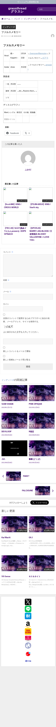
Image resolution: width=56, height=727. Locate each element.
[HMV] (28, 638)
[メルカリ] (28, 654)
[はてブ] (28, 616)
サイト (6, 304)
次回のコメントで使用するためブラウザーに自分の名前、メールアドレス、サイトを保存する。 (26, 320)
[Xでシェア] (28, 602)
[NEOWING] (28, 645)
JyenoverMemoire (38, 53)
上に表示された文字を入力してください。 (21, 332)
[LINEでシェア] (28, 609)
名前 (6, 280)
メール (7, 292)
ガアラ (45, 58)
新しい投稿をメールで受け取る (16, 360)
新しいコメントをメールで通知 (16, 351)
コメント (8, 252)
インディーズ (8, 27)
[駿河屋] (28, 661)
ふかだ (28, 170)
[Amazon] (28, 624)
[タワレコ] (28, 631)
